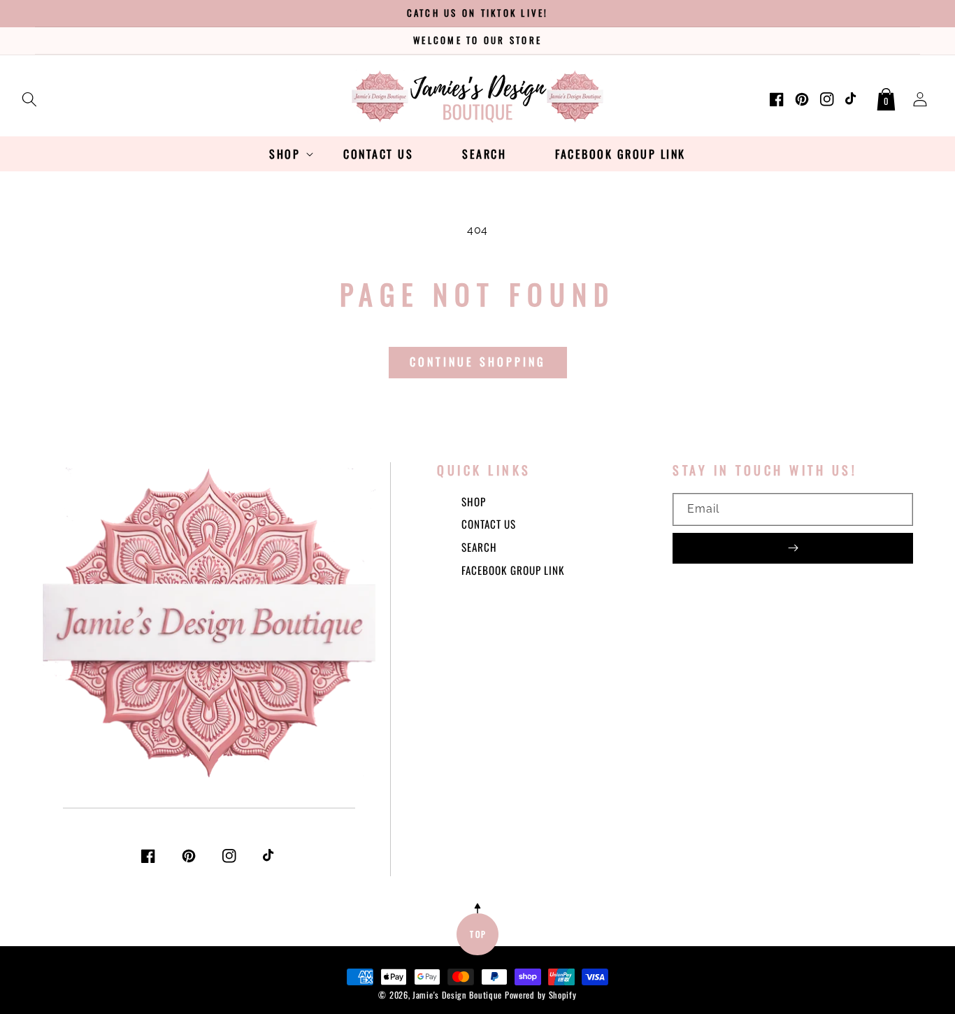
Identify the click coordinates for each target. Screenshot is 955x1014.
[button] (29, 96)
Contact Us (488, 523)
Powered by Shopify (541, 994)
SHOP (473, 501)
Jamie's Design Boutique (457, 994)
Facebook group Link (513, 570)
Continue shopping (478, 361)
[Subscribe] (793, 548)
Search (479, 547)
